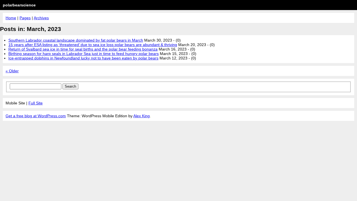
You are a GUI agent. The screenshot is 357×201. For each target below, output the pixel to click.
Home (11, 18)
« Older (12, 71)
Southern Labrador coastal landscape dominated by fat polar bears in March (75, 40)
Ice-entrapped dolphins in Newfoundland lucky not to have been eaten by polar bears (83, 58)
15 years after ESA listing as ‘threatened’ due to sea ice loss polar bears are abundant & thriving (92, 44)
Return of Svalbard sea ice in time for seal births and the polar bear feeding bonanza (83, 49)
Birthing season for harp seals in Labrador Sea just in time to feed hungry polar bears (83, 53)
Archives (41, 18)
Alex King (141, 116)
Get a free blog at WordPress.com (36, 116)
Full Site (35, 103)
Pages (25, 18)
